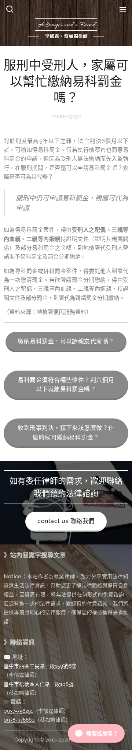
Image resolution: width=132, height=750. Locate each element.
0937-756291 (18, 711)
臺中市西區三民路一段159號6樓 (40, 666)
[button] (10, 9)
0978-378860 (19, 720)
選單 (122, 9)
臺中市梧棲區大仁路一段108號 (39, 684)
